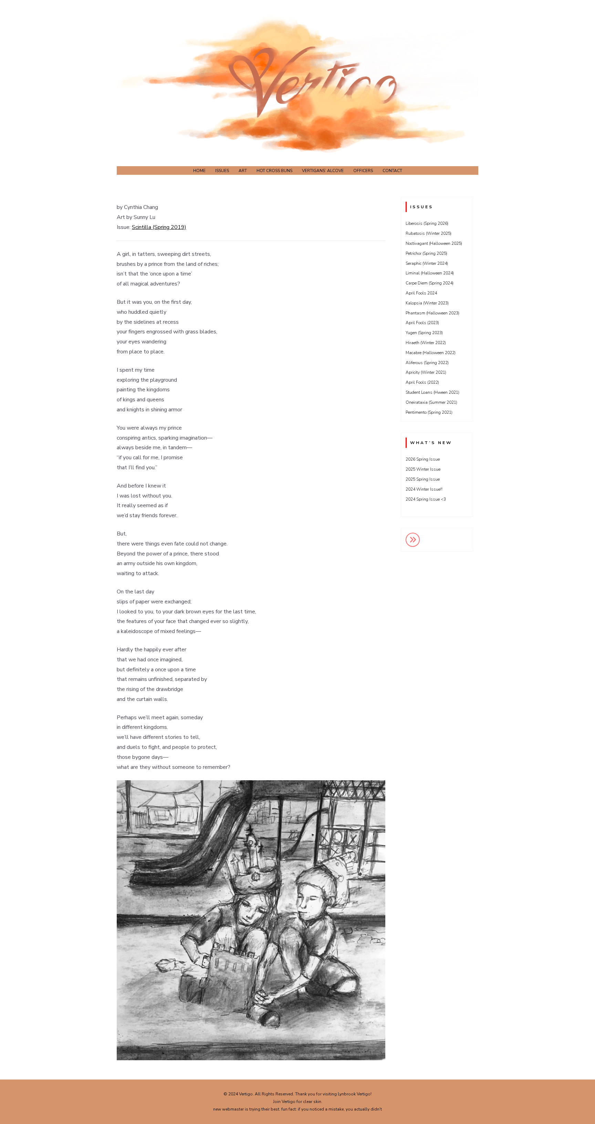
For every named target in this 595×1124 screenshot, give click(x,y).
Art (243, 170)
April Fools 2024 (421, 293)
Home (199, 170)
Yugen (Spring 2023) (424, 332)
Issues (222, 170)
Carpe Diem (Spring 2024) (429, 283)
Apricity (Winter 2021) (426, 372)
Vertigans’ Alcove (323, 170)
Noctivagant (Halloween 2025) (434, 243)
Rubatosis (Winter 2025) (428, 233)
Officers (363, 170)
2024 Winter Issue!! (424, 489)
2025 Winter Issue (423, 469)
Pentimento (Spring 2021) (429, 412)
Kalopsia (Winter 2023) (427, 303)
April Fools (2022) (422, 382)
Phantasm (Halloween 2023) (432, 313)
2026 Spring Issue (423, 459)
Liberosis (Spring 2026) (427, 223)
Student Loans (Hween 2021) (432, 392)
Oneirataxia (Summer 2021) (431, 402)
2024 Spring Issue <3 (426, 499)
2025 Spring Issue (423, 479)
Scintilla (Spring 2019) (159, 227)
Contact (392, 170)
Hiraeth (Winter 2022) (426, 342)
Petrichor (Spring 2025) (426, 253)
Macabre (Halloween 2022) (431, 352)
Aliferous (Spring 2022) (427, 362)
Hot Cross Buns (274, 170)
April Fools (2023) (422, 322)
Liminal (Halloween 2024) (430, 273)
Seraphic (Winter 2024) (427, 263)
